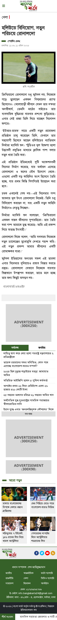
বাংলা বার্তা (18, 606)
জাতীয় (9, 573)
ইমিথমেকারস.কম (29, 609)
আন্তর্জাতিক (28, 573)
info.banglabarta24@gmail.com (35, 593)
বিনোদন (27, 583)
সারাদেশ (9, 583)
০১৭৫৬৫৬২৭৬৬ (34, 589)
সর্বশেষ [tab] (15, 347)
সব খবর (28, 413)
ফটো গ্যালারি (47, 573)
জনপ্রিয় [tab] (41, 347)
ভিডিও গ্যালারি (47, 578)
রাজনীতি (9, 578)
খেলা (26, 578)
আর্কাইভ (45, 583)
